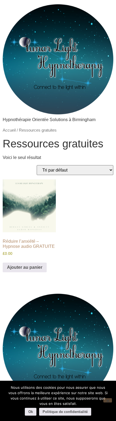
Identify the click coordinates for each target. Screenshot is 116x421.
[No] (107, 400)
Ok (30, 412)
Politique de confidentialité (65, 412)
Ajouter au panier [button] (24, 267)
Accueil (9, 130)
